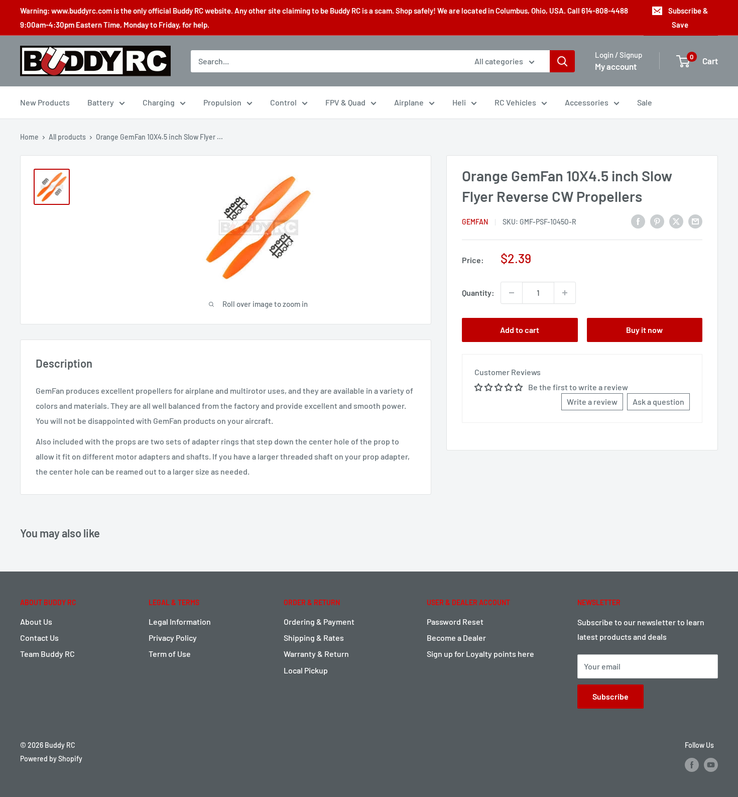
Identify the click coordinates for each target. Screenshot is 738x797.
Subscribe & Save (688, 17)
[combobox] (326, 61)
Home (29, 137)
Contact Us (39, 637)
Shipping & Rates (314, 637)
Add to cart (519, 329)
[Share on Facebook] (638, 221)
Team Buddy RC (47, 653)
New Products (45, 102)
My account (616, 66)
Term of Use (170, 653)
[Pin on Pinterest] (657, 221)
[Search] (562, 61)
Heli (459, 102)
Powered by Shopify (51, 758)
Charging (159, 102)
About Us (36, 621)
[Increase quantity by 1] (564, 292)
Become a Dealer (456, 637)
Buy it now (644, 329)
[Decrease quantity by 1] (511, 292)
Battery (100, 102)
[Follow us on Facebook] (692, 765)
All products (67, 137)
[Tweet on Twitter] (676, 221)
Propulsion (222, 102)
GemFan (475, 221)
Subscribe (610, 696)
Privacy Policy (173, 637)
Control (283, 102)
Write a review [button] (592, 401)
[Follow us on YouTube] (711, 765)
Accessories (586, 102)
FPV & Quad (345, 102)
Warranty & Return (316, 653)
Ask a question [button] (658, 401)
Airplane (409, 102)
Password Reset (455, 621)
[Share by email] (695, 221)
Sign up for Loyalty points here (480, 653)
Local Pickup (306, 670)
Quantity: (478, 292)
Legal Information (180, 621)
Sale (644, 102)
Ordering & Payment (319, 621)
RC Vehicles (515, 102)
